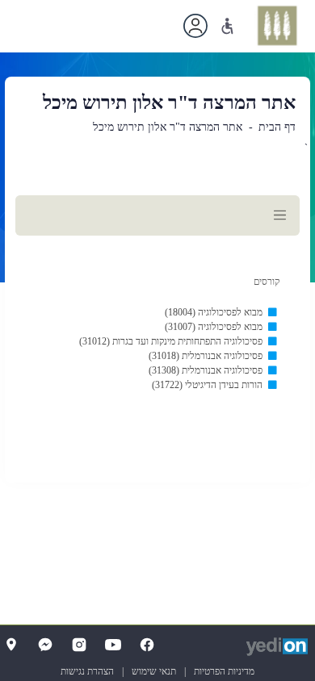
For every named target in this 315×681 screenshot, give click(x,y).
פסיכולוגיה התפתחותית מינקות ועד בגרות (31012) (170, 341)
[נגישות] (227, 26)
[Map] (11, 645)
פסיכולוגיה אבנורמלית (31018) (205, 355)
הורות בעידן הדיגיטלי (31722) (207, 385)
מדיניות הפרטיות (224, 671)
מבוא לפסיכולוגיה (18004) (213, 312)
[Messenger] (45, 645)
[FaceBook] (147, 645)
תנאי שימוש (154, 671)
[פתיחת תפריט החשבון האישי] (195, 26)
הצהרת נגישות (87, 671)
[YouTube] (113, 645)
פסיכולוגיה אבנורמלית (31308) (205, 370)
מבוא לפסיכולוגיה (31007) (213, 326)
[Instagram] (79, 645)
